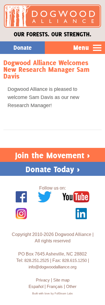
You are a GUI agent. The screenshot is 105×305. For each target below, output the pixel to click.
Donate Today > (52, 169)
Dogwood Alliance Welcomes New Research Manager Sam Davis (46, 69)
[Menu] (97, 48)
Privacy (43, 280)
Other (71, 286)
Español (36, 286)
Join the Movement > (52, 155)
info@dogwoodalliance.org (52, 266)
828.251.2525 (36, 260)
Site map (61, 280)
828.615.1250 (74, 260)
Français (55, 286)
